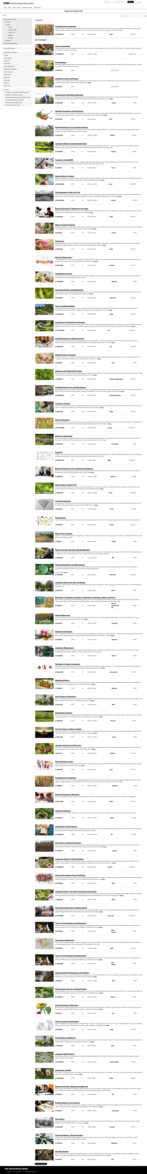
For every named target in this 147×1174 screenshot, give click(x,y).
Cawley (114, 233)
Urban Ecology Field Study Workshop (69, 95)
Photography (6, 80)
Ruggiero (115, 785)
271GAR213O (59, 249)
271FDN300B (59, 281)
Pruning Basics (60, 62)
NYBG (9, 27)
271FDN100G (59, 1045)
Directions (18, 1171)
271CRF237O (59, 769)
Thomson (112, 1127)
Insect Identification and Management (69, 290)
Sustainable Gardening (63, 713)
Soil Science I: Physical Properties (68, 843)
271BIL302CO (59, 216)
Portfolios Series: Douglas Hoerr (13, 102)
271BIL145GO (59, 801)
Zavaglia (112, 476)
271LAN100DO (59, 314)
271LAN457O (59, 476)
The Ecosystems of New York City (67, 192)
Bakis (111, 34)
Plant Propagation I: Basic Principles (69, 1135)
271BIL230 (58, 1013)
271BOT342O (59, 135)
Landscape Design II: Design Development (71, 144)
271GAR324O (59, 574)
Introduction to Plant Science (66, 827)
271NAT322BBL (59, 184)
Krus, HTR (110, 915)
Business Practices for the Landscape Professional (74, 469)
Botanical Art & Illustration (11, 52)
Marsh (112, 817)
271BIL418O (58, 119)
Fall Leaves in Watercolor (64, 940)
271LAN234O (59, 997)
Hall (112, 1159)
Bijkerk (112, 135)
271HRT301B (59, 850)
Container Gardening (63, 811)
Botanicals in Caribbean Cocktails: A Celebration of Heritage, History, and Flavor (85, 597)
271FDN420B (59, 963)
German (113, 603)
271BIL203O (58, 948)
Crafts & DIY (7, 74)
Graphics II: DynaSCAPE (64, 160)
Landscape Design (9, 66)
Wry (113, 1013)
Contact (9, 1171)
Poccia (113, 167)
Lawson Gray (115, 605)
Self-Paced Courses (9, 48)
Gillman (114, 655)
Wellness (6, 83)
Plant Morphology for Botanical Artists (69, 339)
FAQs (9, 7)
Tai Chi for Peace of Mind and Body (68, 729)
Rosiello (110, 867)
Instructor (7, 40)
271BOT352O (59, 1127)
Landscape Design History (64, 1054)
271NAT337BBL (59, 200)
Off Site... (10, 38)
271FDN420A (59, 931)
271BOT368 (58, 623)
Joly (109, 330)
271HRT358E (59, 444)
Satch (111, 249)
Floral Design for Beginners (65, 697)
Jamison (113, 932)
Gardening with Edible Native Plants (68, 371)
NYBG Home (37, 7)
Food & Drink (6, 77)
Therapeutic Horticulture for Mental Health (71, 908)
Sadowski (114, 623)
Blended (10, 35)
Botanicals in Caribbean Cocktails (14, 95)
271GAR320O (59, 298)
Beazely (113, 151)
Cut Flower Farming (62, 404)
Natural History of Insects (64, 176)
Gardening (7, 61)
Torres (114, 737)
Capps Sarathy (114, 1062)
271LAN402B (59, 151)
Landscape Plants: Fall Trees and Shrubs (70, 583)
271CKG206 (58, 688)
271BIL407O (58, 509)
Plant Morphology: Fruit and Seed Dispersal (71, 127)
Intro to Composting (62, 46)
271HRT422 (58, 1159)
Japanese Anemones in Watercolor (68, 745)
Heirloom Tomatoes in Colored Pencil (69, 111)
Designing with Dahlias (63, 632)
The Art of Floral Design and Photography (70, 923)
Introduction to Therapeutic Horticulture (70, 322)
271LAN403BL (59, 867)
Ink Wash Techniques (63, 501)
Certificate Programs (27, 7)
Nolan (113, 590)
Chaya (110, 184)
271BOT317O (59, 524)
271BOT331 (58, 541)
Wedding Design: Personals (65, 355)
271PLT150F (58, 86)
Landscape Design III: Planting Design (69, 859)
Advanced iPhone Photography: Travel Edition (72, 973)
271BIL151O (58, 753)
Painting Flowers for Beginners (66, 1005)
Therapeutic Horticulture (10, 69)
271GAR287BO (59, 1078)
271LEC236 (58, 605)
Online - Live (11, 32)
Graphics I (59, 452)
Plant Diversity (60, 518)
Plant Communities (62, 420)
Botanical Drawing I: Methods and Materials (71, 1086)
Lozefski (114, 850)
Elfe (113, 557)
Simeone (113, 720)
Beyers (111, 314)
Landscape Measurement (64, 648)
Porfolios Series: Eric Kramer (12, 105)
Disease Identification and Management (70, 565)
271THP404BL (59, 915)
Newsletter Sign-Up (31, 1171)
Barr (111, 834)
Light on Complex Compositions (67, 1021)
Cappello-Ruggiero (115, 395)
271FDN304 (58, 362)
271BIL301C (58, 1094)
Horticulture (7, 63)
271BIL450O (58, 1029)
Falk (113, 980)
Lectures (6, 89)
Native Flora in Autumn (63, 534)
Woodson (114, 281)
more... (90, 82)
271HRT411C (59, 1143)
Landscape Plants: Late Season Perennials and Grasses (75, 892)
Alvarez (111, 524)
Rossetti (111, 265)
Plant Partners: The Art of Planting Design (70, 989)
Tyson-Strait (114, 444)
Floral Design (7, 58)
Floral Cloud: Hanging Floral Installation (70, 875)
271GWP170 (58, 980)
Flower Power (7, 86)
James (111, 1029)
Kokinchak (112, 298)
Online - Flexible (12, 30)
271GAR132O (59, 379)
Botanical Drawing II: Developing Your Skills (71, 209)
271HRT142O (59, 411)
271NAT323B (59, 103)
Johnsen (112, 997)
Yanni (111, 769)
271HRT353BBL (59, 427)
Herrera (113, 200)
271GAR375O (59, 720)
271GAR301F (59, 785)
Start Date (8, 22)
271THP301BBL (59, 330)
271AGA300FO (59, 54)
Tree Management (62, 1151)
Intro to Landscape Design (65, 306)
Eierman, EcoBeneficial (116, 379)
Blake (109, 460)
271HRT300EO (59, 834)
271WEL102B (59, 737)
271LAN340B (59, 655)
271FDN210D (59, 557)
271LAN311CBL (59, 460)
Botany (6, 55)
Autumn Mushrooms (62, 615)
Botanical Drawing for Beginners (67, 794)
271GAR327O (59, 817)
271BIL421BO (59, 672)
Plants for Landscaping (63, 436)
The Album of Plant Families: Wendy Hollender (17, 92)
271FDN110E (59, 704)
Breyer (111, 411)
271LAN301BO (59, 1062)
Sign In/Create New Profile (10, 43)
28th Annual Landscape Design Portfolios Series (17, 97)
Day (111, 346)
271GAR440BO (59, 395)
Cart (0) (139, 2)
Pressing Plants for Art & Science (67, 1103)
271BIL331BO (59, 265)
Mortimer (114, 688)
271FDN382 (58, 233)
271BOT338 (58, 1110)
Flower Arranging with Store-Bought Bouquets (72, 550)
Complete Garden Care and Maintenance (70, 387)
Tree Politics (59, 1119)
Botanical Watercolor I (63, 257)
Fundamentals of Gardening (65, 26)
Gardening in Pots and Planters (66, 79)
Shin (110, 119)
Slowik (114, 103)
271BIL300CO (59, 346)
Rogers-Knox (113, 672)
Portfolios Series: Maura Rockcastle (14, 100)
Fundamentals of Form (63, 274)
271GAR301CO (59, 34)
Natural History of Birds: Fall (65, 485)
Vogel (111, 216)
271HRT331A (59, 590)
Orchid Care (59, 241)
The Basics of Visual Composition (67, 664)
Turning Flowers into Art (64, 762)
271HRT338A (59, 899)
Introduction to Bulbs (63, 1070)
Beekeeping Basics (62, 680)
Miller (111, 801)
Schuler (110, 427)
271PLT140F (58, 70)
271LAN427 (58, 167)
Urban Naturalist (8, 72)
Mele (113, 362)
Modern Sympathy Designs (65, 225)
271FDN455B (59, 883)
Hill (112, 607)
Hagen (111, 1078)
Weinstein (114, 1143)
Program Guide (16, 7)
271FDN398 (58, 639)
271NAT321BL (59, 492)
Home (5, 7)
